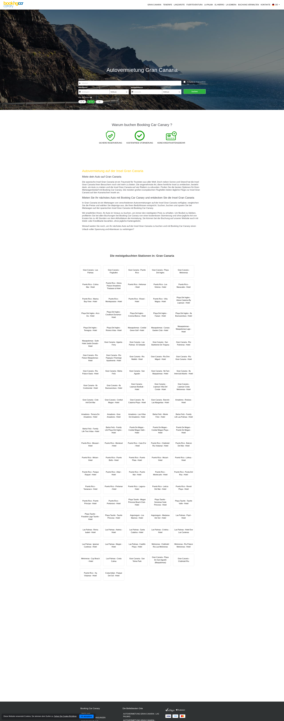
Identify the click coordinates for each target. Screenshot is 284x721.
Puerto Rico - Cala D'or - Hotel (137, 444)
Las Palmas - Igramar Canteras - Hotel (90, 545)
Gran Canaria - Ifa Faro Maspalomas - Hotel (160, 372)
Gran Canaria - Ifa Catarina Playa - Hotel (137, 401)
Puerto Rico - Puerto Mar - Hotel (137, 473)
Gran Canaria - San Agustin (137, 372)
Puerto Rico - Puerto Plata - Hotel (137, 459)
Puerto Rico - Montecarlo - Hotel (160, 473)
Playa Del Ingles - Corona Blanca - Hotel (137, 314)
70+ (100, 102)
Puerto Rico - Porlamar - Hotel (114, 487)
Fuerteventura (194, 5)
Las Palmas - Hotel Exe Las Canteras (183, 531)
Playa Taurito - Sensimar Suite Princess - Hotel (160, 502)
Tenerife (167, 5)
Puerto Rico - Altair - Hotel (114, 473)
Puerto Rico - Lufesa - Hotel (183, 459)
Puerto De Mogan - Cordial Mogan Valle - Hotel (137, 430)
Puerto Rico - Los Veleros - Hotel (160, 285)
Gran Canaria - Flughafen (114, 271)
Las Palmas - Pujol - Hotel (184, 516)
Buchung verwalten (248, 5)
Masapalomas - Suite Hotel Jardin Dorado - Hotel (90, 343)
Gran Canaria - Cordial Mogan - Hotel (114, 401)
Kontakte (265, 5)
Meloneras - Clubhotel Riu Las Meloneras (160, 545)
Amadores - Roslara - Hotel (183, 401)
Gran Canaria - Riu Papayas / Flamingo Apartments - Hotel (114, 357)
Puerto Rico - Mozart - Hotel (160, 459)
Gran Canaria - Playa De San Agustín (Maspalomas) (160, 560)
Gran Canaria (154, 5)
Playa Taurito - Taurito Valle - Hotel (183, 502)
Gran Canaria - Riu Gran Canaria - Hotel (184, 358)
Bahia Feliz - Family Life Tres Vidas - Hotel (90, 430)
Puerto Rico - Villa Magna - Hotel (160, 300)
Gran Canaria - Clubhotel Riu (183, 560)
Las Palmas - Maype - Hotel (113, 545)
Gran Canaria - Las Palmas (90, 271)
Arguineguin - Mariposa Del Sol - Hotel (160, 516)
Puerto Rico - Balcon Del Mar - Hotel (184, 444)
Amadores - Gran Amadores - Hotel (114, 415)
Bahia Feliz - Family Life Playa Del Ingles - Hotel (113, 430)
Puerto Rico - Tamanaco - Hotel (90, 487)
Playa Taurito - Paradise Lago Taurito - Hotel (90, 516)
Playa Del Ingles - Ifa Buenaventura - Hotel (183, 314)
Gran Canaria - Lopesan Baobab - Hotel (137, 386)
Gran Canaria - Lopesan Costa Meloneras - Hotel (184, 386)
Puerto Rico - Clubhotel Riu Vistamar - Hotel (160, 444)
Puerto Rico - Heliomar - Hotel (137, 285)
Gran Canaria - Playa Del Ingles (160, 271)
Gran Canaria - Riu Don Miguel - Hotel (160, 358)
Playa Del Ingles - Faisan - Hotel (160, 314)
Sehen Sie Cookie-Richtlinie (65, 716)
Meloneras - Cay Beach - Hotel (90, 560)
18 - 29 (82, 102)
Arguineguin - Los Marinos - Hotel (137, 516)
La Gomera (231, 5)
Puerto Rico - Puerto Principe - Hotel (90, 502)
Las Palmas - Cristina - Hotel (160, 531)
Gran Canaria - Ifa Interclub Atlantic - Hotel (183, 372)
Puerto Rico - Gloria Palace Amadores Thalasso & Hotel (113, 285)
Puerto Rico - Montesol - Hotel (114, 444)
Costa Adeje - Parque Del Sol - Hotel (113, 574)
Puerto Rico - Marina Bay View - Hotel (90, 300)
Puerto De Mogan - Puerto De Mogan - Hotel (183, 430)
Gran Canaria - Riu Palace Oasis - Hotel (90, 372)
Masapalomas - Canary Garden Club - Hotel (160, 329)
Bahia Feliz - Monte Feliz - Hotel (160, 415)
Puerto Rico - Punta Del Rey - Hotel (183, 473)
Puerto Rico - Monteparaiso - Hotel (114, 300)
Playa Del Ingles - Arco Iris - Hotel (90, 314)
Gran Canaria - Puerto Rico (137, 271)
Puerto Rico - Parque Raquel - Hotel (90, 473)
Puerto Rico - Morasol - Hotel (90, 444)
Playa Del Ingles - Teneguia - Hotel (90, 329)
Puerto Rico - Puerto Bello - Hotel (114, 459)
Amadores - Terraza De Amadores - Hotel (90, 415)
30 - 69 (91, 102)
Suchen (194, 91)
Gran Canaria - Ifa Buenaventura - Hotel (113, 386)
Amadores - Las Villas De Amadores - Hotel (137, 415)
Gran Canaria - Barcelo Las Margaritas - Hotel (160, 401)
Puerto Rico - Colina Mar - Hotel (90, 285)
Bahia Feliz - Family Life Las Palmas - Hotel (184, 415)
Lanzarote (179, 5)
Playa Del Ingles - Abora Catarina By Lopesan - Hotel (183, 300)
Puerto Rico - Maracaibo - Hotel (184, 285)
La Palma (208, 5)
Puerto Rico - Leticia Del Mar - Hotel (160, 487)
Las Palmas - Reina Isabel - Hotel (90, 531)
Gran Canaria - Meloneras (183, 271)
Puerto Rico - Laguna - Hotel (137, 487)
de (276, 5)
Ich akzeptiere (86, 716)
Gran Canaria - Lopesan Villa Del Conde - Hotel (160, 386)
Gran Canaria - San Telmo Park (137, 560)
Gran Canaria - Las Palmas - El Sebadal (137, 343)
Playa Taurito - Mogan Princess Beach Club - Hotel (137, 502)
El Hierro (219, 5)
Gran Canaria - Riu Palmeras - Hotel (183, 343)
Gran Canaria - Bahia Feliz (113, 372)
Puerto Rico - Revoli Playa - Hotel (184, 487)
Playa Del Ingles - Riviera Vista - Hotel (114, 329)
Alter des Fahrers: (84, 97)
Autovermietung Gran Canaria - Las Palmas (141, 715)
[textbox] (129, 83)
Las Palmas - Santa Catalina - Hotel (137, 531)
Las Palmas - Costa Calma (113, 560)
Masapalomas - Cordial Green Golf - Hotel (137, 329)
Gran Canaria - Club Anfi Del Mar (90, 401)
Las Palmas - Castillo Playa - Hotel (137, 545)
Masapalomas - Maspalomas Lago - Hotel (183, 329)
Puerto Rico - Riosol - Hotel (137, 300)
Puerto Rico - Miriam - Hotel (90, 459)
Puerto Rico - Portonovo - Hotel (114, 502)
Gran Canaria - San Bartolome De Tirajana (160, 343)
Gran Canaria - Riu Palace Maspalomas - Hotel (90, 357)
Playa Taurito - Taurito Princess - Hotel (113, 516)
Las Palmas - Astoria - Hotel (113, 531)
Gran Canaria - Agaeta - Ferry (113, 343)
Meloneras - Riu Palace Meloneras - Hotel (183, 545)
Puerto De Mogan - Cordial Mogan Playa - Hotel (160, 430)
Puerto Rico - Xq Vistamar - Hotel (90, 574)
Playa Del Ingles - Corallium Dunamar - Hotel (114, 314)
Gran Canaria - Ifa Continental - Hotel (90, 386)
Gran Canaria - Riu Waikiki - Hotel (137, 358)
